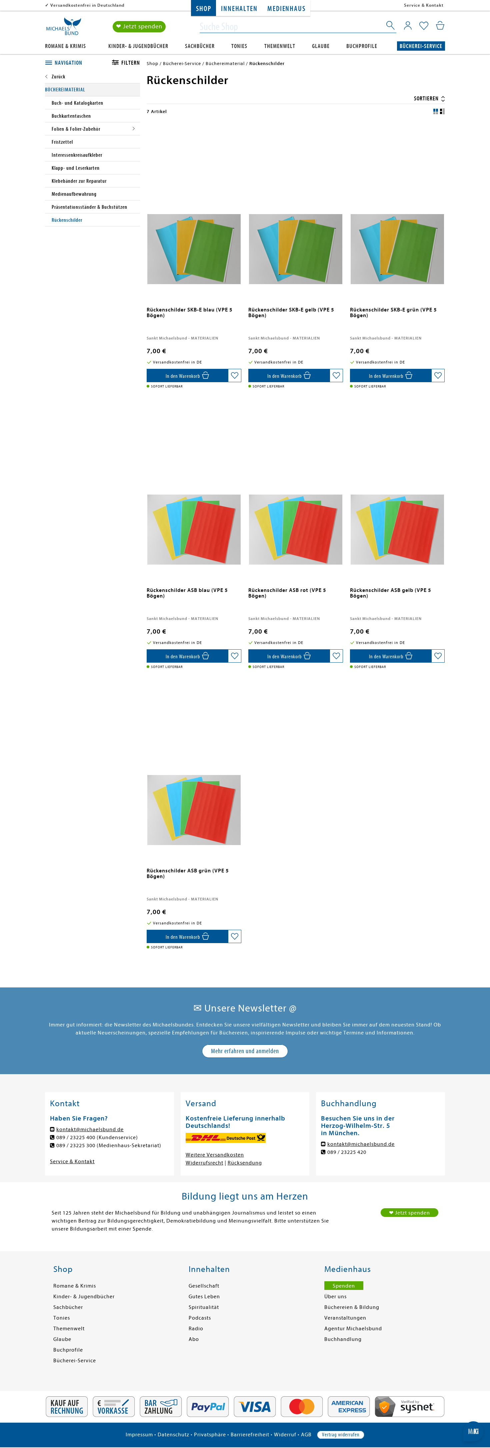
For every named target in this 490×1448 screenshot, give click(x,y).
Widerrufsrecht (204, 1163)
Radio (196, 1329)
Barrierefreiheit (250, 1435)
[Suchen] (391, 26)
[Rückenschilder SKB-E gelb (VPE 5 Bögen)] (295, 208)
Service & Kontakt (424, 5)
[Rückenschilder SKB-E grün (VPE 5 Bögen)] (397, 208)
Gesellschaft (204, 1286)
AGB (306, 1435)
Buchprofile (361, 46)
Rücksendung (245, 1163)
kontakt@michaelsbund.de (90, 1130)
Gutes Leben (204, 1297)
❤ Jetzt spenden (139, 26)
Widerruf (285, 1435)
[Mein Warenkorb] (440, 25)
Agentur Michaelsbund (353, 1329)
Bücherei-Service (421, 46)
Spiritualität (204, 1307)
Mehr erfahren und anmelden (245, 1051)
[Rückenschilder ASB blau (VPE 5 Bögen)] (194, 489)
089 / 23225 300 (75, 1146)
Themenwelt (279, 46)
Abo (194, 1339)
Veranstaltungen (345, 1318)
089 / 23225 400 (75, 1138)
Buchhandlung (343, 1339)
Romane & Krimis (65, 46)
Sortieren (427, 98)
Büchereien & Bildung (351, 1307)
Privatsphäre (210, 1435)
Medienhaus (286, 9)
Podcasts (200, 1318)
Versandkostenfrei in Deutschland (87, 5)
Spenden (344, 1286)
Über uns (335, 1297)
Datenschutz (173, 1435)
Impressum (139, 1435)
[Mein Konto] (408, 25)
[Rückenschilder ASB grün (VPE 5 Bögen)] (194, 769)
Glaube (321, 46)
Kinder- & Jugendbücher (138, 46)
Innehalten (239, 9)
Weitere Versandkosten (215, 1155)
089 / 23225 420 (346, 1152)
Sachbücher (200, 46)
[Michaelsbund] (63, 28)
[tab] (71, 63)
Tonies (239, 46)
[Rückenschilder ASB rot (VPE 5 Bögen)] (295, 489)
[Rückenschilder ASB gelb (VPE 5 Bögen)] (397, 489)
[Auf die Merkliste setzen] (234, 375)
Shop (203, 9)
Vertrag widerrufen (340, 1435)
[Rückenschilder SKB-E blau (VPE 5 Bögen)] (194, 208)
